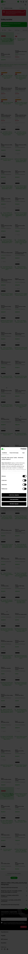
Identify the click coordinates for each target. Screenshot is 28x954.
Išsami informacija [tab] (14, 452)
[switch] (24, 480)
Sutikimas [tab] (4, 452)
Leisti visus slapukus (14, 495)
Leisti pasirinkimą (14, 499)
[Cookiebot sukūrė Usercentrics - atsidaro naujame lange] (20, 449)
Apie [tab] (23, 452)
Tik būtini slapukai (14, 503)
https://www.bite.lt (6, 463)
